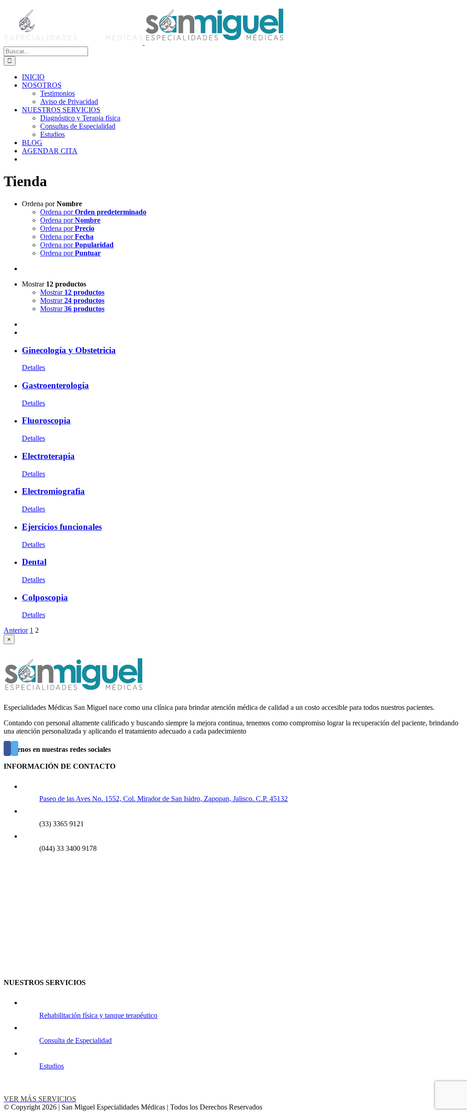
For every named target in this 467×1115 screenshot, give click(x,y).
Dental (34, 562)
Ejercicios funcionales (62, 526)
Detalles (33, 367)
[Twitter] (14, 748)
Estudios (51, 1066)
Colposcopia (45, 597)
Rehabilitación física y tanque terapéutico (98, 1015)
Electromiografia (53, 491)
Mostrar (72, 292)
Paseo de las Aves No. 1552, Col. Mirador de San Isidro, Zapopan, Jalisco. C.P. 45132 (163, 798)
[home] (73, 692)
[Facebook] (7, 748)
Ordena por (93, 212)
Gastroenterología (55, 385)
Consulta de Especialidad (75, 1040)
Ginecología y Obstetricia (69, 350)
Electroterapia (48, 456)
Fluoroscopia (46, 420)
